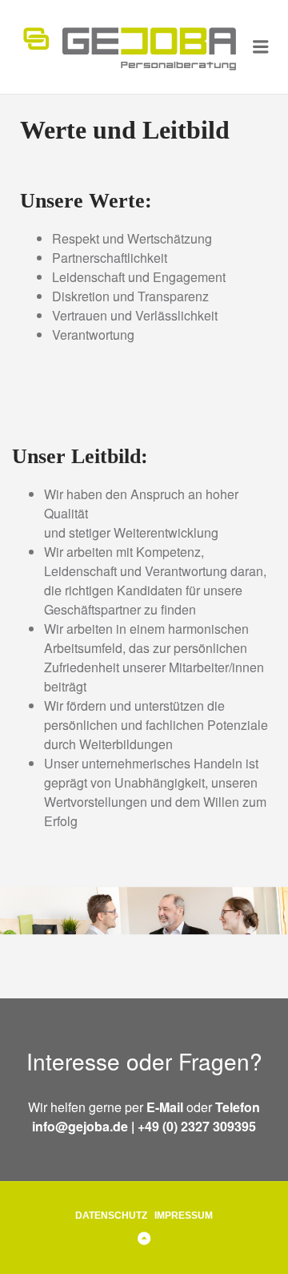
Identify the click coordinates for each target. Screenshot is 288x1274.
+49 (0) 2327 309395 (197, 1126)
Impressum (183, 1215)
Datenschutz (111, 1215)
